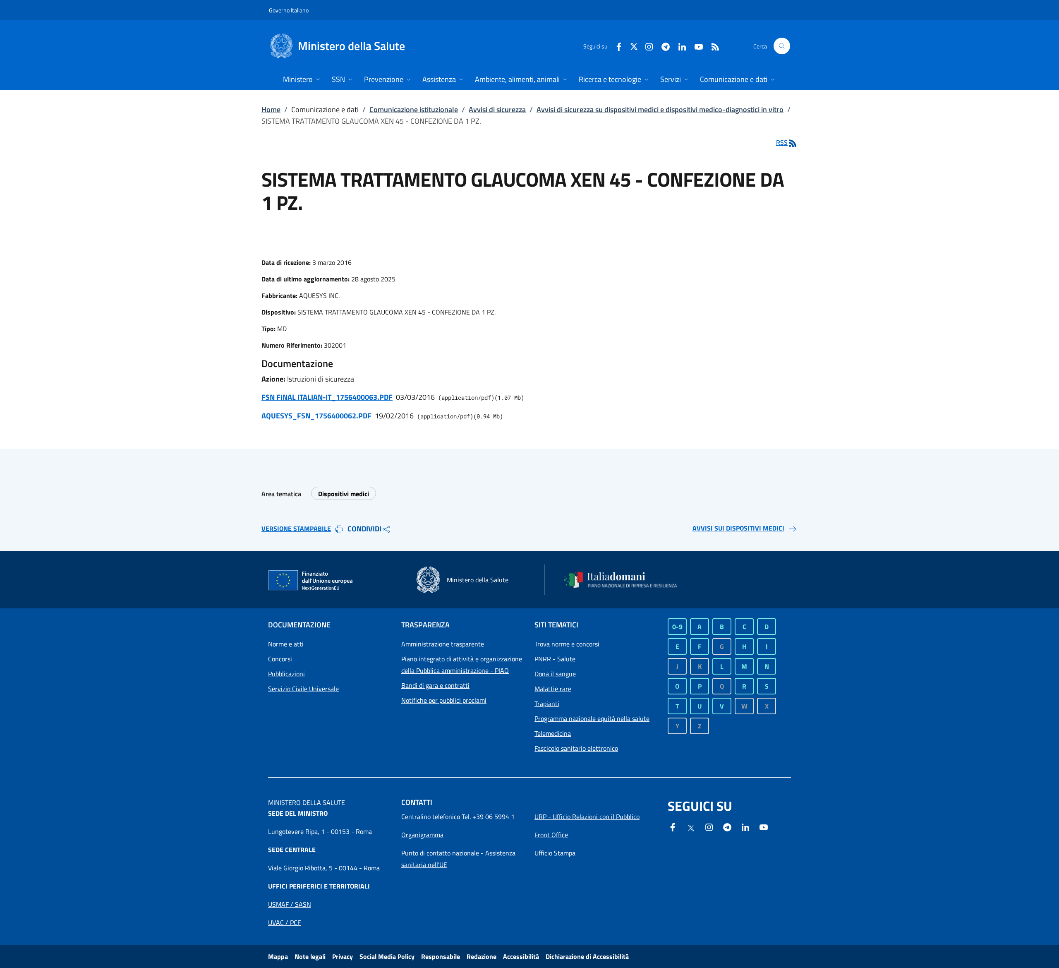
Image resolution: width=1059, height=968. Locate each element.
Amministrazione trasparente (442, 644)
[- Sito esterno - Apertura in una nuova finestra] (764, 826)
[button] (782, 46)
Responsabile (440, 956)
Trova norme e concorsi (566, 644)
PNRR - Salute (554, 659)
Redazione (481, 956)
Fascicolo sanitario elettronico (576, 748)
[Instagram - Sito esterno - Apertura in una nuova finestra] (645, 45)
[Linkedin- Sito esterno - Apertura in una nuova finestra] (745, 826)
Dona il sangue (555, 674)
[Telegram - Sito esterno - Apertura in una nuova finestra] (727, 826)
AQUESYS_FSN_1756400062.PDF (316, 415)
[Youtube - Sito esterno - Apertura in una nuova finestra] (695, 45)
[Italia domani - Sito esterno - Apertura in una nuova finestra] (626, 580)
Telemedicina (552, 733)
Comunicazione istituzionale (413, 109)
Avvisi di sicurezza (497, 109)
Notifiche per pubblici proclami (443, 700)
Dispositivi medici (343, 494)
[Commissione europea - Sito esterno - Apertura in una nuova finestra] (311, 581)
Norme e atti (286, 644)
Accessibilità (521, 956)
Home (270, 109)
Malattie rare (552, 689)
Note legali (310, 956)
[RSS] (712, 45)
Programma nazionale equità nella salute (591, 718)
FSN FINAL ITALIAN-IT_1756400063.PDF (327, 397)
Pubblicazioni (286, 674)
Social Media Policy (386, 956)
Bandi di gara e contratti (435, 685)
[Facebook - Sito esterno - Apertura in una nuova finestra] (615, 45)
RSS (782, 142)
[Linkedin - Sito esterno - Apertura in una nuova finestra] (679, 45)
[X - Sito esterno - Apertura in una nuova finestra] (633, 45)
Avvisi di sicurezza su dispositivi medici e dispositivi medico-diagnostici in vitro (660, 109)
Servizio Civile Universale (303, 689)
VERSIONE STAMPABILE (296, 528)
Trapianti (546, 704)
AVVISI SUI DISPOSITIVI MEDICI (738, 528)
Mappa (278, 956)
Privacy (342, 956)
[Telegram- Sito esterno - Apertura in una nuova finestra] (662, 45)
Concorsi (280, 659)
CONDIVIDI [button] (364, 528)
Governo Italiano (289, 10)
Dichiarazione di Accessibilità (587, 956)
